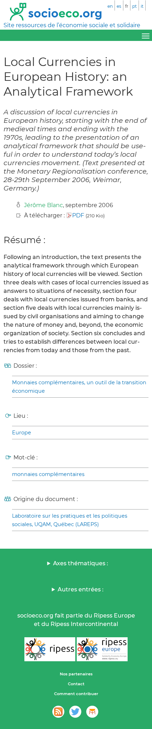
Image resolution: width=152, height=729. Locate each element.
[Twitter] (75, 712)
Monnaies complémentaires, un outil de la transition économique (79, 386)
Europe (21, 432)
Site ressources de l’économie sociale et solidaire (72, 25)
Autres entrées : (81, 589)
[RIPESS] (49, 649)
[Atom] (58, 712)
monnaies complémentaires (48, 474)
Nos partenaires (76, 673)
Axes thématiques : (80, 563)
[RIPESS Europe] (102, 649)
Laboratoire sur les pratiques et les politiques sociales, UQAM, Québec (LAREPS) (69, 520)
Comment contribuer (76, 693)
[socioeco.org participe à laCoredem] (92, 712)
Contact (76, 683)
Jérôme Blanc (43, 205)
